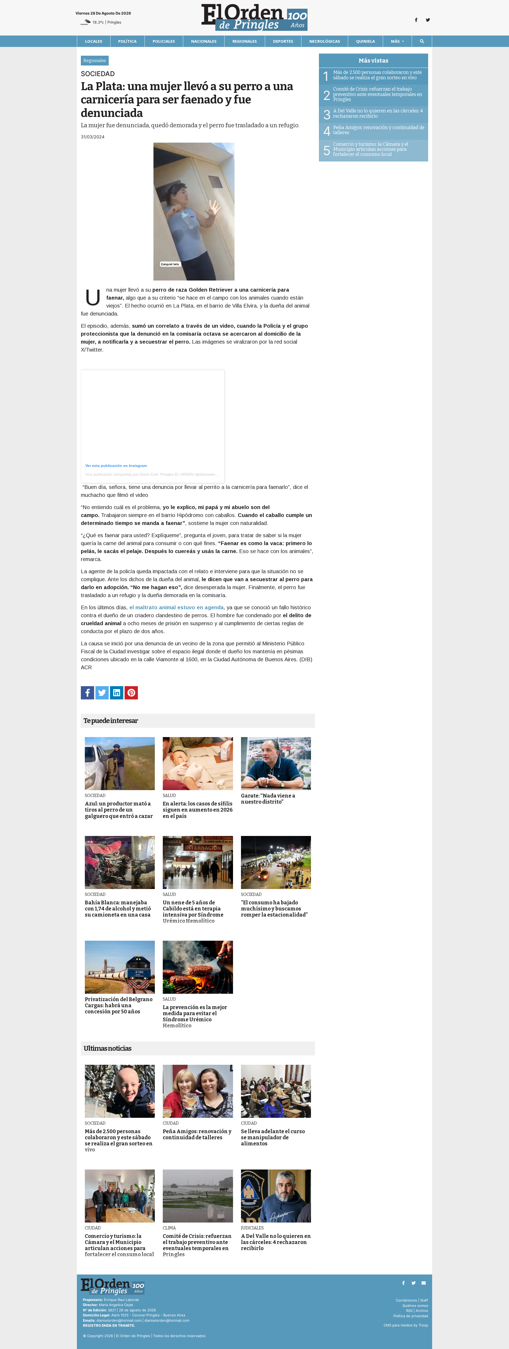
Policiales (164, 41)
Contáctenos (406, 1300)
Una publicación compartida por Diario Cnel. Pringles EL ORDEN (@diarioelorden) (154, 474)
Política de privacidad (410, 1316)
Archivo (422, 1310)
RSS (409, 1310)
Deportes (283, 41)
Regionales (244, 41)
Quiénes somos (415, 1305)
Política (127, 41)
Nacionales (204, 41)
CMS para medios (398, 1325)
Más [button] (396, 41)
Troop (423, 1325)
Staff (424, 1300)
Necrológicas (324, 41)
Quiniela (365, 41)
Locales (93, 41)
